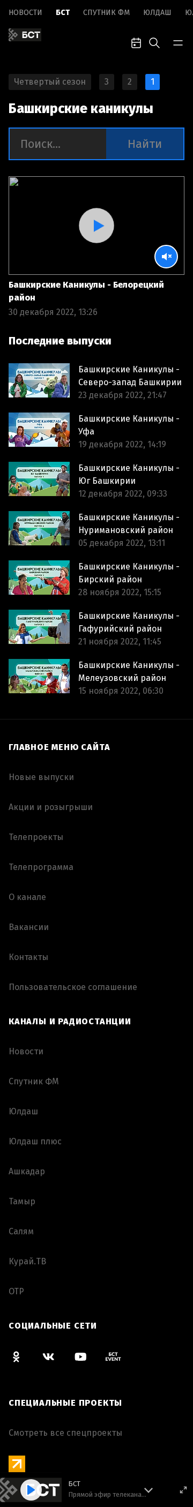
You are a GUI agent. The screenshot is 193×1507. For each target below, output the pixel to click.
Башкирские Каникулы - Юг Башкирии (129, 474)
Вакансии (29, 927)
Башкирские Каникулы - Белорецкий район (86, 291)
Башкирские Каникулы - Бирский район (129, 572)
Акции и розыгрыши (51, 807)
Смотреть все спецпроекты (65, 1433)
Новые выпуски (41, 777)
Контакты (28, 957)
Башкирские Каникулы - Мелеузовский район (129, 671)
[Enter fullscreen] (183, 1490)
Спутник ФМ (106, 12)
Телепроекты (36, 837)
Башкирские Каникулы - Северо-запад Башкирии (130, 375)
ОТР (16, 1291)
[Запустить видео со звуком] (96, 225)
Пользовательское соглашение (73, 987)
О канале (27, 897)
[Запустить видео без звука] (166, 256)
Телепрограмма (41, 867)
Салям (21, 1231)
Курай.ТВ (27, 1261)
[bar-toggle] (178, 42)
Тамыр (22, 1201)
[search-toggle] (154, 42)
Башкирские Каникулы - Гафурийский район (129, 622)
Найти (145, 144)
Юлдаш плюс (35, 1141)
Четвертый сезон (50, 82)
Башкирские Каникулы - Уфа (129, 425)
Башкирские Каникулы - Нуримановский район (129, 523)
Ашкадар (27, 1171)
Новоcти (25, 12)
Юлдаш (157, 12)
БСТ (63, 12)
